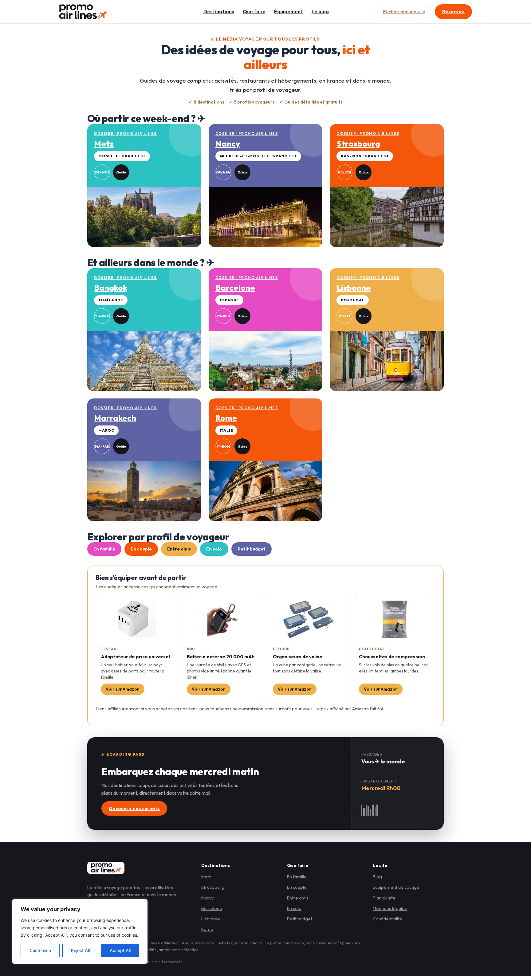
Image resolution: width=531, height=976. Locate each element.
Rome (207, 929)
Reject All (80, 950)
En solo (214, 549)
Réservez (453, 11)
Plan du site (384, 898)
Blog (377, 877)
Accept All (120, 950)
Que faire (254, 11)
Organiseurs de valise (297, 657)
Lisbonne (210, 919)
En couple (141, 549)
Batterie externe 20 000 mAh (221, 657)
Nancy (207, 898)
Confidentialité (387, 919)
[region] (80, 931)
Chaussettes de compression (392, 657)
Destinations (218, 11)
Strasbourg (212, 887)
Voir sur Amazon (123, 689)
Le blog (320, 11)
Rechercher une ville (404, 11)
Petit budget (252, 549)
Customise (40, 950)
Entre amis (179, 549)
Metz (206, 877)
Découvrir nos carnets (134, 808)
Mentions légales (390, 908)
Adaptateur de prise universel (135, 657)
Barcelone (211, 908)
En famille (104, 549)
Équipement (288, 11)
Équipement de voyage (396, 887)
